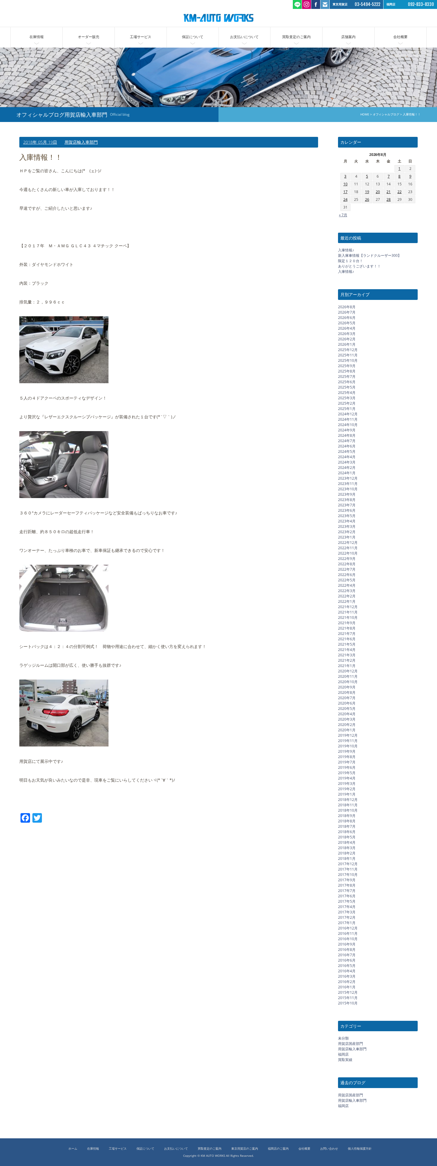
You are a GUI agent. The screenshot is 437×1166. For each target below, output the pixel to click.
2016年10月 (348, 938)
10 (345, 184)
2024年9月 (347, 429)
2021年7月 (347, 633)
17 (345, 191)
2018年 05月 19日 (40, 142)
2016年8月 (347, 949)
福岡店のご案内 (278, 1149)
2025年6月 (347, 381)
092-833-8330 (421, 4)
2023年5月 (347, 515)
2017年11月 (348, 868)
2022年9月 (347, 558)
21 (388, 191)
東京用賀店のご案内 (244, 1149)
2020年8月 (347, 692)
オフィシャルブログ (385, 114)
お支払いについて (244, 36)
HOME (364, 114)
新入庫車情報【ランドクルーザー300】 (369, 255)
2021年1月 (347, 665)
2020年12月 (348, 670)
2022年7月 (347, 569)
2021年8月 (347, 627)
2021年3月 (347, 654)
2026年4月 (347, 328)
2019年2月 (347, 788)
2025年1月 (347, 408)
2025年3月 (347, 397)
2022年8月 (347, 563)
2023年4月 (347, 520)
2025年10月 (348, 360)
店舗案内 (348, 36)
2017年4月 (347, 906)
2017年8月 (347, 885)
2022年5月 (347, 579)
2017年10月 (348, 874)
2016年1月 (347, 986)
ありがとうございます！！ (359, 266)
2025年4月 (347, 392)
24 (345, 199)
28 (388, 199)
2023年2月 (347, 531)
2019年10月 (348, 745)
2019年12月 (348, 735)
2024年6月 (347, 445)
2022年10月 (348, 552)
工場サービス (140, 36)
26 (367, 199)
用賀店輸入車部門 (81, 142)
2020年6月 (347, 702)
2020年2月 (347, 724)
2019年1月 (347, 793)
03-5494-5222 (367, 4)
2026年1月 (347, 344)
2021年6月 (347, 638)
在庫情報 (36, 36)
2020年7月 (347, 697)
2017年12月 (348, 863)
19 (367, 191)
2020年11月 (348, 676)
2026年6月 (347, 317)
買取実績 (345, 1059)
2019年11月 (348, 740)
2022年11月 (348, 547)
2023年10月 (348, 488)
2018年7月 (347, 826)
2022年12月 (348, 542)
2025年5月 (347, 386)
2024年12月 (348, 413)
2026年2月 (347, 338)
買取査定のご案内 (296, 36)
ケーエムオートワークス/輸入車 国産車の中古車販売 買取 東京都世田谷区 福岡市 (218, 18)
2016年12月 (348, 927)
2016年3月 (347, 976)
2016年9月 (347, 943)
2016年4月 (347, 970)
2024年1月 (347, 472)
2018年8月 (347, 820)
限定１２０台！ (350, 260)
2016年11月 (348, 933)
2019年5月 (347, 772)
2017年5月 (347, 901)
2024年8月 (347, 435)
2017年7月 (347, 890)
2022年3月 (347, 590)
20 (378, 191)
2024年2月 (347, 467)
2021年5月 (347, 644)
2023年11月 (348, 483)
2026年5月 (347, 322)
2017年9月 (347, 879)
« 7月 (343, 214)
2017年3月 (347, 911)
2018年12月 (348, 799)
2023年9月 (347, 494)
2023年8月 (347, 499)
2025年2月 (347, 403)
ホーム (72, 1149)
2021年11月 (348, 611)
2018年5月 (347, 836)
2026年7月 (347, 311)
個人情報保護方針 (360, 1149)
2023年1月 (347, 536)
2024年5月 (347, 451)
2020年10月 (348, 681)
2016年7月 (347, 954)
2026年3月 (347, 333)
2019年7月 (347, 761)
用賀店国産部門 (350, 1043)
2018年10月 (348, 810)
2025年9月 (347, 365)
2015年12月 (348, 992)
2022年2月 (347, 595)
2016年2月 (347, 981)
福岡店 (343, 1054)
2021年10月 (348, 617)
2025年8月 (347, 370)
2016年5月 (347, 965)
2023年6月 (347, 510)
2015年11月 (348, 997)
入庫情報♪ (346, 250)
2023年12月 (348, 478)
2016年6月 (347, 959)
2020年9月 (347, 686)
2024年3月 (347, 461)
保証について (192, 36)
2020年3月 (347, 718)
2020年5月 (347, 708)
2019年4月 (347, 777)
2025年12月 (348, 349)
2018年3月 (347, 847)
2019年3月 (347, 783)
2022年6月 (347, 574)
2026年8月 (347, 306)
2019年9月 (347, 751)
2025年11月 (348, 354)
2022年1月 (347, 601)
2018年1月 (347, 858)
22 (399, 191)
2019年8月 (347, 756)
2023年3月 (347, 526)
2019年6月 (347, 767)
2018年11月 (348, 804)
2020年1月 (347, 729)
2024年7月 (347, 440)
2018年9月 (347, 815)
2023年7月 (347, 504)
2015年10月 (348, 1002)
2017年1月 (347, 922)
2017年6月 (347, 895)
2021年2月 (347, 660)
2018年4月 (347, 842)
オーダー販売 (88, 36)
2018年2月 (347, 852)
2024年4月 (347, 456)
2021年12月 (348, 606)
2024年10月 (348, 424)
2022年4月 (347, 585)
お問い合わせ (329, 1149)
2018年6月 (347, 831)
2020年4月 (347, 713)
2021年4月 (347, 649)
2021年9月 (347, 622)
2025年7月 (347, 376)
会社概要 (400, 36)
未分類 (343, 1038)
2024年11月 (348, 419)
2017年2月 (347, 917)
